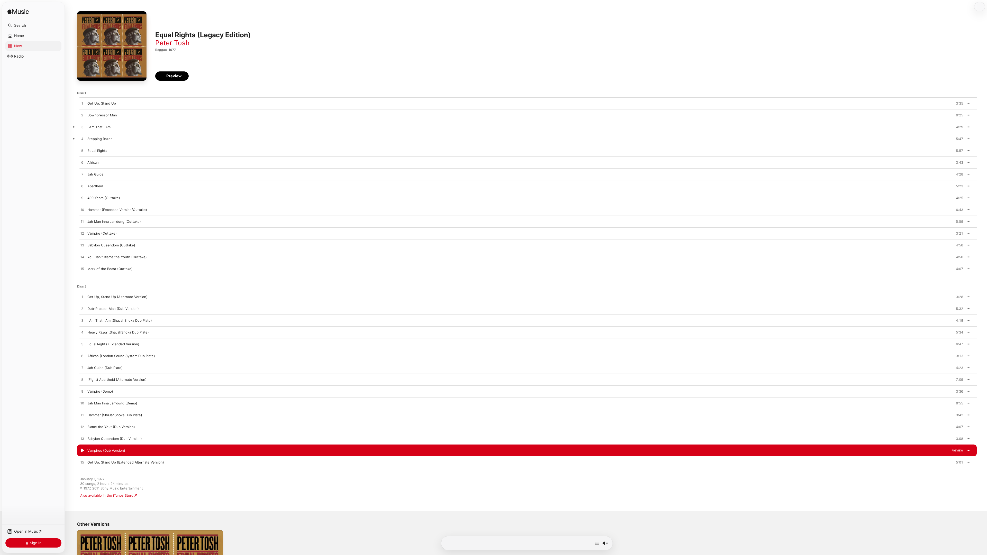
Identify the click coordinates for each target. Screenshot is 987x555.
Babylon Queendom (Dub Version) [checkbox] (114, 439)
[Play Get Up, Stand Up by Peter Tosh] (82, 103)
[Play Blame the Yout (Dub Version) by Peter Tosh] (82, 427)
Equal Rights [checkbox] (97, 151)
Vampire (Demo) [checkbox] (100, 391)
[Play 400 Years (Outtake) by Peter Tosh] (82, 198)
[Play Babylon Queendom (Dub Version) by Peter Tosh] (82, 439)
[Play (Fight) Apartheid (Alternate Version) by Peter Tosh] (82, 379)
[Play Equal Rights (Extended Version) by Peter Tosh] (82, 344)
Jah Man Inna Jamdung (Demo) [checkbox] (112, 403)
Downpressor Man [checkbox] (102, 115)
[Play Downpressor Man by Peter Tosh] (82, 115)
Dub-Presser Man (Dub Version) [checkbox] (113, 309)
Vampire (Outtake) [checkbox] (102, 233)
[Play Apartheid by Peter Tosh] (82, 186)
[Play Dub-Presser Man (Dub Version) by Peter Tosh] (82, 309)
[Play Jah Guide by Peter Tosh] (82, 174)
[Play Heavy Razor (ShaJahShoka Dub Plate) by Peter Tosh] (82, 332)
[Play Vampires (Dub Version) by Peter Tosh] (82, 450)
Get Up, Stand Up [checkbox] (101, 103)
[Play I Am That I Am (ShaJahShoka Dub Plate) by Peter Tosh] (82, 320)
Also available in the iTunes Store (106, 495)
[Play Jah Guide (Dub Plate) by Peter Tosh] (82, 368)
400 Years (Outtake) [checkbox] (103, 198)
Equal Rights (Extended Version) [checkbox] (113, 344)
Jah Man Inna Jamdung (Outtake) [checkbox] (114, 221)
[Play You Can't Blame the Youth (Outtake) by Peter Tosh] (82, 257)
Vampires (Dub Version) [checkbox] (106, 450)
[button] (33, 25)
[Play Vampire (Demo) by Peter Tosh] (82, 391)
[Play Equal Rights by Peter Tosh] (82, 151)
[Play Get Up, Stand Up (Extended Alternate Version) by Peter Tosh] (82, 462)
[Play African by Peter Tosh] (82, 162)
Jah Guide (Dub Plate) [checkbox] (105, 368)
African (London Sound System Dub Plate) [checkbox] (121, 356)
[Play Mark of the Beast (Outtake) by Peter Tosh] (82, 269)
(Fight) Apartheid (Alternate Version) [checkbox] (117, 379)
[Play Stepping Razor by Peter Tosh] (82, 139)
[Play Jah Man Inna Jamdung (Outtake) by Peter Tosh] (82, 221)
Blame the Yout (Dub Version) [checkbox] (111, 427)
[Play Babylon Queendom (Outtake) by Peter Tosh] (82, 245)
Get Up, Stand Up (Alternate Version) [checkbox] (117, 297)
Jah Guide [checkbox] (95, 174)
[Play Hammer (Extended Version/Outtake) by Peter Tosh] (82, 210)
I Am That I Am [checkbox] (99, 127)
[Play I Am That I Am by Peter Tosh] (82, 127)
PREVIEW (957, 103)
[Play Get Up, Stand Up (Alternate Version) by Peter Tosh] (82, 297)
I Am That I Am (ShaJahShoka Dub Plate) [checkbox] (119, 320)
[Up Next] (597, 543)
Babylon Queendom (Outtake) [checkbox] (111, 245)
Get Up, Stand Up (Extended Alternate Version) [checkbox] (125, 462)
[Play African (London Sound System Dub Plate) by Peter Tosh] (82, 356)
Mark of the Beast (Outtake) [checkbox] (110, 269)
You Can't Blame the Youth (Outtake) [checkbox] (117, 257)
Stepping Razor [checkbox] (99, 139)
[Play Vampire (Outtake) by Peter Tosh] (82, 233)
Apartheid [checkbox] (95, 186)
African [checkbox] (93, 162)
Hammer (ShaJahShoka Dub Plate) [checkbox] (114, 415)
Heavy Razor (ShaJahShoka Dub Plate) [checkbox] (118, 332)
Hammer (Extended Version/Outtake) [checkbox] (117, 210)
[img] (18, 12)
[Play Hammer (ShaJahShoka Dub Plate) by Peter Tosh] (82, 415)
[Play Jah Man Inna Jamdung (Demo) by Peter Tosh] (82, 403)
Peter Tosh (172, 43)
